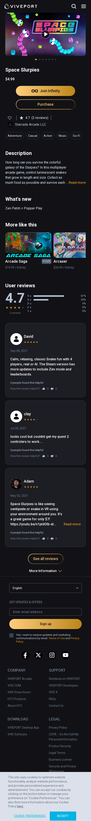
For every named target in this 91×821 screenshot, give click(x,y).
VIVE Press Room (19, 692)
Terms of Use (57, 638)
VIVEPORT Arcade (20, 678)
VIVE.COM (14, 685)
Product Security (60, 746)
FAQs (52, 699)
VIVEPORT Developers (63, 685)
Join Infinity (50, 91)
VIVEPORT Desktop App (23, 727)
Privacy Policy (58, 727)
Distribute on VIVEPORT (64, 678)
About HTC (15, 705)
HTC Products (17, 699)
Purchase (45, 104)
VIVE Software (17, 734)
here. (20, 803)
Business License (60, 759)
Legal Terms (57, 752)
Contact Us (56, 705)
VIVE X (53, 692)
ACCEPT (63, 813)
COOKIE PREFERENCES (30, 813)
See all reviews (45, 558)
